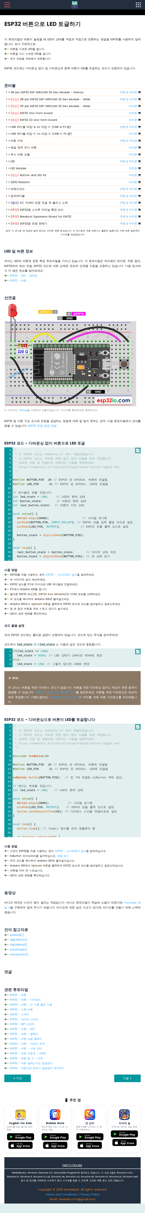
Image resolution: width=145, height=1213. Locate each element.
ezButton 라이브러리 (64, 697)
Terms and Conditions (61, 1194)
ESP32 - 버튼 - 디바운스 (25, 1000)
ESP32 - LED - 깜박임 (23, 275)
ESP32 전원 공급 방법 (42, 426)
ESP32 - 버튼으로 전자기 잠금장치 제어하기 (37, 1068)
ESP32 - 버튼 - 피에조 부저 (27, 1044)
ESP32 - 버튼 (18, 280)
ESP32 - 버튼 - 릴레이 (24, 1034)
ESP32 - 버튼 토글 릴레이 (26, 1039)
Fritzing (23, 410)
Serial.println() (19, 954)
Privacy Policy (90, 1194)
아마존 (133, 92)
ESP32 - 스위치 (19, 1014)
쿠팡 (123, 92)
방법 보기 (63, 856)
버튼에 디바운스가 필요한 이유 (55, 692)
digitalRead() (18, 944)
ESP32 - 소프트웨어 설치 (61, 575)
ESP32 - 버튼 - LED (22, 1029)
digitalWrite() (19, 940)
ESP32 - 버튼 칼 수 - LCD (26, 1058)
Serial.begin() (19, 949)
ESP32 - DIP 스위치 (22, 1024)
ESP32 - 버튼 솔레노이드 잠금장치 (31, 1063)
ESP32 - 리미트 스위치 (24, 1019)
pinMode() (17, 935)
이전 (18, 1078)
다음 (126, 1078)
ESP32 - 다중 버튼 (21, 1009)
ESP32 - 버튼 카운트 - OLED (28, 1053)
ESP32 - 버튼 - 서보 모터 (26, 1048)
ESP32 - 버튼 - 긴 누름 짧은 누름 (31, 1004)
